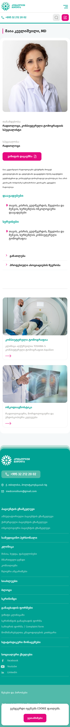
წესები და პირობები (14, 692)
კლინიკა (7, 546)
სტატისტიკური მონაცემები (21, 642)
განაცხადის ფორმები (17, 607)
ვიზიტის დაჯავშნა (20, 156)
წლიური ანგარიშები (14, 571)
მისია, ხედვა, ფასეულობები (19, 554)
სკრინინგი (9, 598)
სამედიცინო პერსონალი (19, 537)
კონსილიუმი (9, 565)
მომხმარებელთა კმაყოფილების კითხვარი (28, 632)
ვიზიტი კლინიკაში (12, 615)
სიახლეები (9, 581)
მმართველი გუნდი (13, 560)
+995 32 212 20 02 (23, 474)
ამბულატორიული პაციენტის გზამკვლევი (27, 516)
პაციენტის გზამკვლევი (18, 509)
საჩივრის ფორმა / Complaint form (22, 626)
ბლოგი (6, 590)
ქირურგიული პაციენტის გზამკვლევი (24, 522)
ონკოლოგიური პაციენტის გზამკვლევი (25, 528)
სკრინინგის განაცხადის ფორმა (21, 621)
